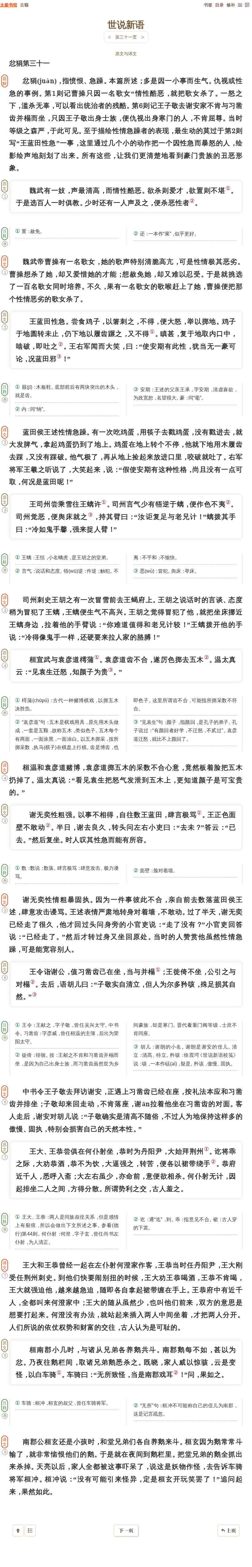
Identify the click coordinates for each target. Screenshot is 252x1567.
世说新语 (126, 24)
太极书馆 (8, 4)
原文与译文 (126, 53)
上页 (228, 1530)
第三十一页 (126, 37)
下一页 (126, 1530)
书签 (208, 4)
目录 (219, 4)
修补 (230, 4)
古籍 (24, 4)
